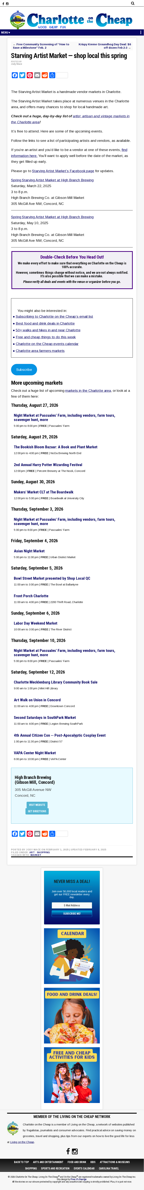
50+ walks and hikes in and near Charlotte (48, 330)
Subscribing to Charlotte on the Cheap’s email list (54, 316)
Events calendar (84, 1168)
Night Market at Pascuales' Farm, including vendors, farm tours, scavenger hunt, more (64, 417)
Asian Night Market (29, 551)
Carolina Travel (109, 1168)
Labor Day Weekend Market (35, 623)
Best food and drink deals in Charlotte (45, 323)
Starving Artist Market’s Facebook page (63, 171)
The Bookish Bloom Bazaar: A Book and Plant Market (55, 447)
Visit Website (37, 804)
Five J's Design (79, 1179)
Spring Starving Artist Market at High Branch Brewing (52, 180)
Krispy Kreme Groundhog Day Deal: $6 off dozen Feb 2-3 (105, 46)
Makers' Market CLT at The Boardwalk (43, 492)
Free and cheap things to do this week (46, 337)
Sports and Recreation (55, 1168)
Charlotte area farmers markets (40, 351)
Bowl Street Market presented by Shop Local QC (52, 578)
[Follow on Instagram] (7, 3)
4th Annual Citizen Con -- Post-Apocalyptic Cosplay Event (60, 735)
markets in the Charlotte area (88, 391)
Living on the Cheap (22, 1142)
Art (32, 852)
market (36, 855)
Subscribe (24, 370)
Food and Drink (77, 1162)
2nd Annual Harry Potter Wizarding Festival (48, 465)
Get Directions (37, 811)
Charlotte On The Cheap (72, 20)
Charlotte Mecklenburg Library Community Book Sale (55, 682)
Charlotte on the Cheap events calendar (47, 344)
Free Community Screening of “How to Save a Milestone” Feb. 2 (41, 46)
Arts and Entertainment (48, 1162)
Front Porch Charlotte (31, 596)
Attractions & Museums (115, 1162)
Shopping (43, 852)
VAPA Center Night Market (35, 753)
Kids (93, 1162)
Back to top (21, 1162)
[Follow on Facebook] (3, 3)
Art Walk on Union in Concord (37, 700)
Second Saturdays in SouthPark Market (45, 717)
